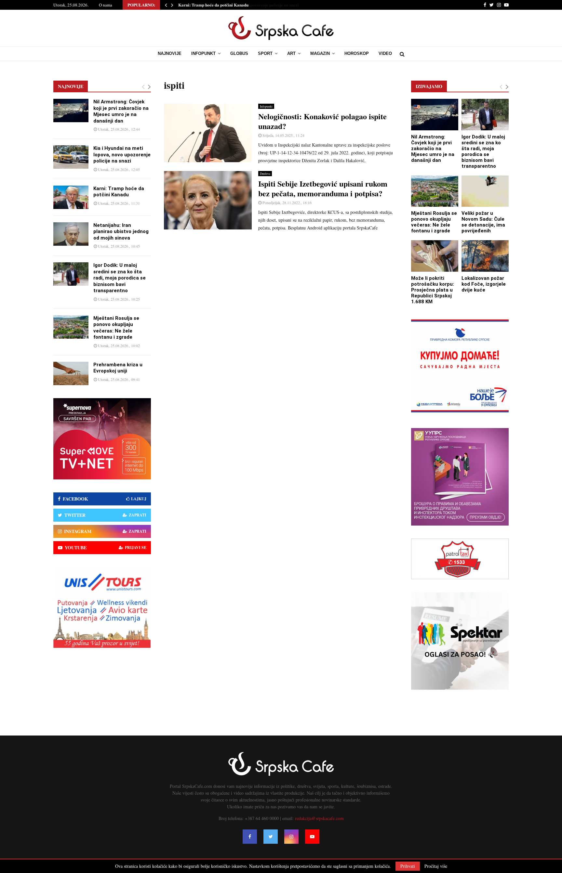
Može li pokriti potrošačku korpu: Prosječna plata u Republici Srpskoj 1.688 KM (432, 290)
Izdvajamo (429, 86)
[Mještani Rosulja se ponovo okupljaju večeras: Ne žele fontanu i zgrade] (70, 327)
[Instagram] (291, 836)
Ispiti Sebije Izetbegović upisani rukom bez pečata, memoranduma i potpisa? (322, 188)
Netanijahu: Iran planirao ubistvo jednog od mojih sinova (121, 231)
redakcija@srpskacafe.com (319, 818)
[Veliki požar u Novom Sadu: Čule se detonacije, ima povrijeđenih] (485, 191)
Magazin (320, 53)
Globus (239, 53)
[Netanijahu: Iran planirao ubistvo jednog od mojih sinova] (70, 234)
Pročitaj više (435, 866)
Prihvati (407, 866)
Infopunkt (203, 53)
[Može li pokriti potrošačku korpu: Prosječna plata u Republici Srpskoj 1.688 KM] (434, 256)
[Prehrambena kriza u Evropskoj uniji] (70, 373)
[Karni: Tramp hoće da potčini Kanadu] (70, 197)
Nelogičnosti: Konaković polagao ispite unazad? (322, 121)
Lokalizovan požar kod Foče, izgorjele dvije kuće (484, 284)
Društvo (265, 173)
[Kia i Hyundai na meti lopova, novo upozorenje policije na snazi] (70, 157)
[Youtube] (312, 836)
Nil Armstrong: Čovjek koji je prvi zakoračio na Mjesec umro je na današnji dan (121, 111)
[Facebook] (250, 836)
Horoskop (356, 53)
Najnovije (169, 53)
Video (385, 53)
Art (291, 53)
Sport (265, 53)
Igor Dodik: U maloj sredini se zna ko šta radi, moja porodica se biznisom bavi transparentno (119, 277)
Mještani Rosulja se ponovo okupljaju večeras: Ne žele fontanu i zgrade (116, 327)
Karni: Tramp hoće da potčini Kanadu (213, 5)
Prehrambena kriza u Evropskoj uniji (117, 368)
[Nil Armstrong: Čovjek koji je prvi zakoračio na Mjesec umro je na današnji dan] (70, 110)
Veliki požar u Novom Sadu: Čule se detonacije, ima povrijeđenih (483, 222)
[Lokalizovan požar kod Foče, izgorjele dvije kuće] (485, 256)
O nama (105, 5)
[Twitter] (270, 836)
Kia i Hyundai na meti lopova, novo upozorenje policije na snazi (122, 154)
